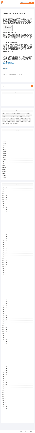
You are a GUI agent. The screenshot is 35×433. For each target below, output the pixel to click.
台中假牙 (23, 113)
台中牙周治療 (27, 113)
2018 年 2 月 (5, 388)
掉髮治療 (4, 143)
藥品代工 (4, 165)
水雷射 (25, 116)
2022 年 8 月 (5, 280)
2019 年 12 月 (5, 345)
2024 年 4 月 (5, 240)
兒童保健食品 (13, 113)
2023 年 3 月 (5, 266)
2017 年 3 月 (5, 410)
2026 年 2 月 (5, 199)
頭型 (11, 123)
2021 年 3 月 (5, 315)
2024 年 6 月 (5, 236)
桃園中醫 (21, 116)
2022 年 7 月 (5, 282)
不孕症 (4, 113)
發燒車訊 (4, 159)
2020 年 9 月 (5, 327)
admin (6, 15)
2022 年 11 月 (5, 274)
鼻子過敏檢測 (15, 123)
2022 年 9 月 (5, 278)
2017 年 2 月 (5, 412)
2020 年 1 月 (5, 343)
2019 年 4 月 (5, 362)
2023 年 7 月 (5, 258)
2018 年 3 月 (5, 386)
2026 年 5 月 (5, 193)
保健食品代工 (8, 113)
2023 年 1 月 (5, 270)
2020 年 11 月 (5, 323)
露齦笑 (4, 123)
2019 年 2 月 (5, 366)
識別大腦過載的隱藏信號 (7, 27)
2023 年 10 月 (5, 252)
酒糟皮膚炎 (13, 121)
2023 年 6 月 (5, 260)
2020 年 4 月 (5, 337)
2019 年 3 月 (5, 364)
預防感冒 (7, 123)
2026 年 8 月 (5, 187)
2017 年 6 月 (5, 404)
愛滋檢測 (4, 116)
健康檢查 (4, 135)
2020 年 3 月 (5, 339)
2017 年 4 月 (5, 408)
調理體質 (4, 167)
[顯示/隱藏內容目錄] (11, 26)
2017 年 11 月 (5, 394)
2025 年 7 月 (5, 211)
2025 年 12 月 (5, 203)
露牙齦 (29, 121)
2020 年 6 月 (5, 333)
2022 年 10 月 (5, 276)
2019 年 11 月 (5, 347)
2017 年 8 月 (5, 400)
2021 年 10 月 (5, 301)
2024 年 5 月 (5, 238)
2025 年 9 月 (5, 207)
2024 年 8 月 (5, 232)
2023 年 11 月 (5, 250)
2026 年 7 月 (5, 189)
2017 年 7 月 (5, 402)
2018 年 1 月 (5, 390)
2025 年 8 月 (5, 209)
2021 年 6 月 (5, 309)
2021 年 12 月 (5, 297)
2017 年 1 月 (5, 414)
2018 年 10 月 (5, 374)
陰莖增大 (17, 121)
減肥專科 (4, 149)
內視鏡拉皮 (18, 113)
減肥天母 (4, 118)
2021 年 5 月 (5, 311)
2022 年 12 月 (5, 272)
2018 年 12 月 (5, 370)
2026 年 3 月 (5, 197)
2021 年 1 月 (5, 319)
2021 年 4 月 (5, 313)
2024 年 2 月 (5, 244)
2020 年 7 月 (5, 331)
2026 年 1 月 (5, 201)
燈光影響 (4, 151)
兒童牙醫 (4, 139)
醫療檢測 (4, 175)
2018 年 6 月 (5, 380)
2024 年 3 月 (5, 242)
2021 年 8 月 (5, 305)
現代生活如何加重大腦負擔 (8, 28)
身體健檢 (4, 169)
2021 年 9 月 (5, 303)
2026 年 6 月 (5, 191)
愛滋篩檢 (8, 116)
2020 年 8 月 (5, 329)
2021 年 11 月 (5, 299)
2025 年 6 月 (5, 213)
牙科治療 (4, 153)
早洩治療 (17, 116)
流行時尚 (4, 145)
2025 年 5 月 (5, 215)
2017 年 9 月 (5, 398)
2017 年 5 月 (5, 406)
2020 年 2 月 (5, 341)
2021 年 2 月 (5, 317)
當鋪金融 (4, 157)
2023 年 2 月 (5, 268)
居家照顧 (4, 141)
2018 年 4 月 (5, 384)
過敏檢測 (9, 121)
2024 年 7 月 (5, 234)
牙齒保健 (4, 155)
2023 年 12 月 (5, 248)
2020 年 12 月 (5, 321)
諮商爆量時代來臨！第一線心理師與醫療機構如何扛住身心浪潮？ (13, 95)
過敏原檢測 (4, 121)
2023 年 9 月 (5, 254)
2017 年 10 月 (5, 396)
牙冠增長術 (17, 118)
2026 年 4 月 (5, 195)
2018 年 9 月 (5, 376)
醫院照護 (4, 177)
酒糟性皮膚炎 (5, 173)
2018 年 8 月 (5, 378)
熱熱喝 (8, 118)
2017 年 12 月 (5, 392)
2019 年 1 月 (5, 368)
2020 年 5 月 (5, 335)
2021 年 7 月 (5, 307)
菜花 (3, 163)
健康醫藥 (9, 15)
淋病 (28, 116)
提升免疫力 (12, 116)
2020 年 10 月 (5, 325)
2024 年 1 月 (5, 246)
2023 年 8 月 (5, 256)
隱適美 (25, 121)
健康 (2, 2)
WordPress (32, 431)
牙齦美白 (26, 118)
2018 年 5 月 (5, 382)
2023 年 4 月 (5, 264)
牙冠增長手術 (12, 118)
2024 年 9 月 (5, 230)
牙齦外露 (22, 118)
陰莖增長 (22, 121)
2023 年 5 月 (5, 262)
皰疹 (29, 118)
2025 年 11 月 (5, 205)
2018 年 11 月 (5, 372)
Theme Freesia (27, 431)
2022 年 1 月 (5, 295)
